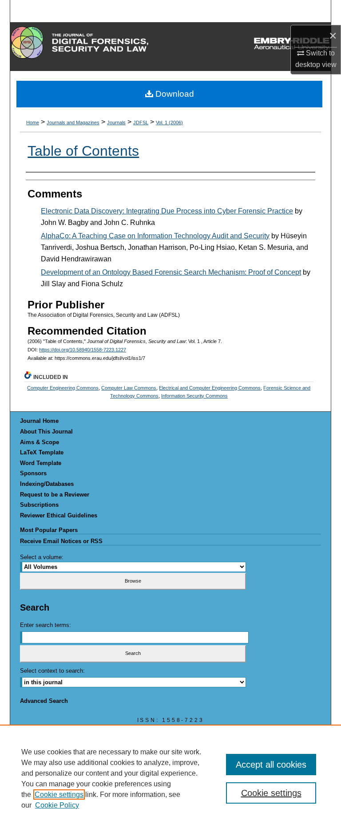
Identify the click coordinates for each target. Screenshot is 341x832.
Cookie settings (59, 794)
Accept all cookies (271, 764)
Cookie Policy (57, 805)
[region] (170, 778)
